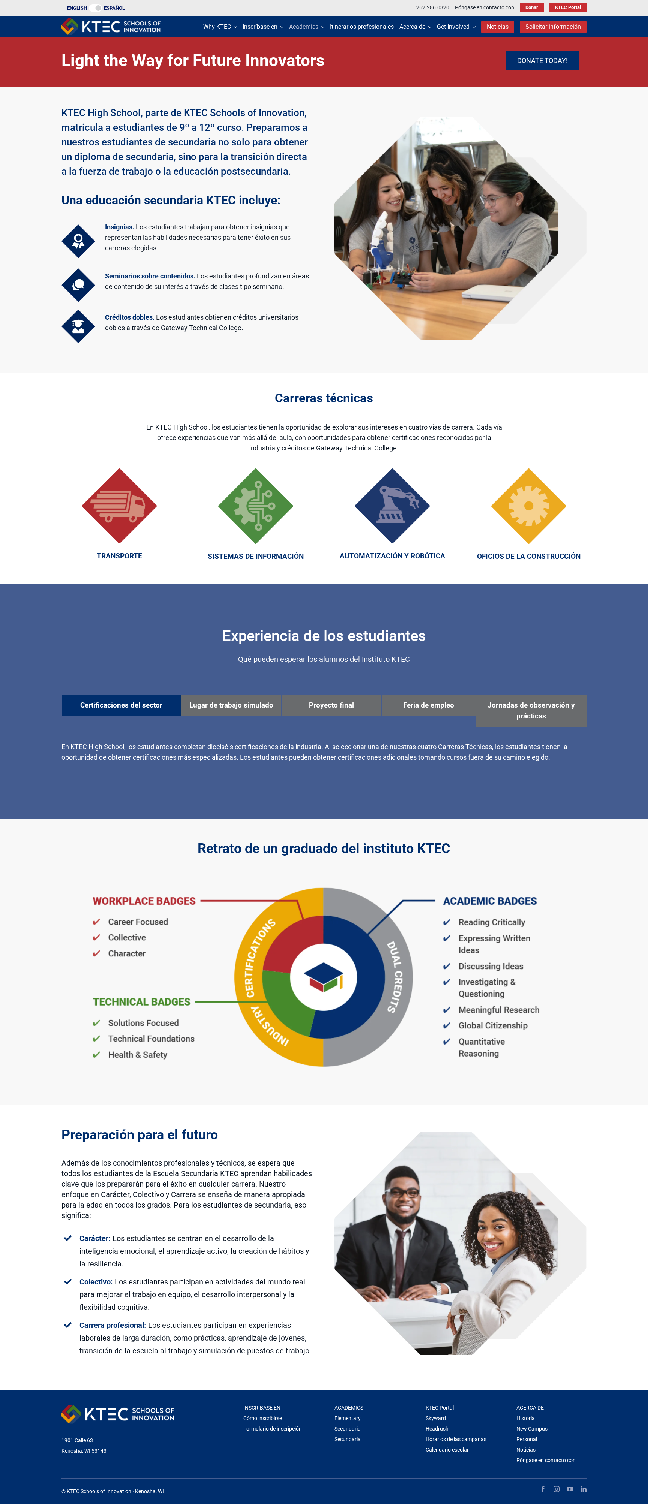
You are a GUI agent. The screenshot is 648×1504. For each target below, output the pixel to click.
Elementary (347, 1418)
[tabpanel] (324, 756)
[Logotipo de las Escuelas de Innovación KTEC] (111, 21)
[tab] (121, 705)
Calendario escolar (447, 1450)
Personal (526, 1439)
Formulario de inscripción (272, 1429)
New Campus (532, 1429)
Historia (525, 1418)
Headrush (437, 1429)
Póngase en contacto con (546, 1460)
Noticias (526, 1450)
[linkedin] (583, 1489)
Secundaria (347, 1429)
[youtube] (570, 1489)
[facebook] (543, 1489)
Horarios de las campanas (456, 1439)
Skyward (436, 1418)
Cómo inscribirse (262, 1418)
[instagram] (557, 1489)
